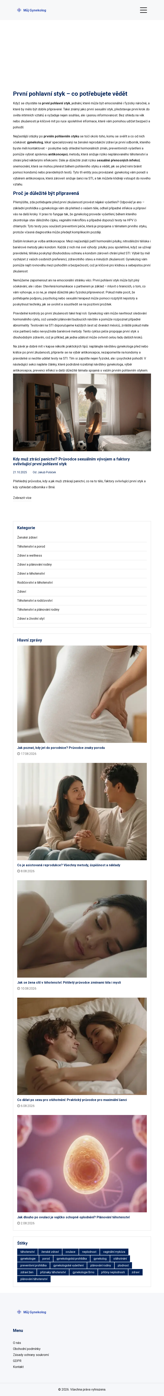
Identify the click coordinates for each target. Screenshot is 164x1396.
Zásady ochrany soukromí (31, 1355)
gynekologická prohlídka (72, 1258)
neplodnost (89, 1251)
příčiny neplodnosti (113, 1272)
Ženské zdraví (27, 537)
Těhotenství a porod (31, 546)
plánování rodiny (100, 1265)
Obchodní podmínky (27, 1349)
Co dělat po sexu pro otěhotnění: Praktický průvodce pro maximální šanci (72, 1100)
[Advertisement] (82, 50)
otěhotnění (120, 1258)
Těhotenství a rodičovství (34, 600)
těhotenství (27, 1251)
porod (46, 1258)
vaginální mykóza (114, 1251)
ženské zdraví (50, 1251)
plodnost (123, 1265)
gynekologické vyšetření (68, 1265)
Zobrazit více (22, 498)
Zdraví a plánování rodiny (34, 564)
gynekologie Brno (83, 1272)
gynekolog (100, 1258)
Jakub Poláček (47, 472)
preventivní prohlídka (33, 1265)
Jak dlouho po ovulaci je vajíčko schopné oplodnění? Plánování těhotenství (73, 1217)
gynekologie (28, 1258)
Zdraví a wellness (29, 555)
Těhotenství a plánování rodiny (38, 609)
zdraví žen (26, 1272)
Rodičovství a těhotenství (35, 582)
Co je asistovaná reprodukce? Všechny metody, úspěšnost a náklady (68, 865)
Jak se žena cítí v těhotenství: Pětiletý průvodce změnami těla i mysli (69, 982)
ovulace (70, 1251)
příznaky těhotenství (53, 1272)
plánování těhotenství (33, 1279)
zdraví (135, 1272)
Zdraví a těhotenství (31, 573)
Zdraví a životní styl (30, 618)
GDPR (17, 1361)
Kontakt (18, 1367)
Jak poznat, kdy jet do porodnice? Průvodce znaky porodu (61, 748)
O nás (17, 1343)
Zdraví (21, 591)
